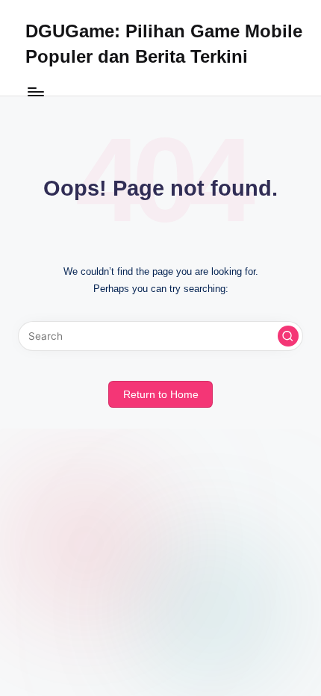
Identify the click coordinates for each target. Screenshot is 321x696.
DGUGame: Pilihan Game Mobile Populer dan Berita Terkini (163, 43)
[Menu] (35, 91)
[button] (288, 336)
